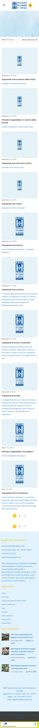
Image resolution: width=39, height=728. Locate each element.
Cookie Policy (6, 623)
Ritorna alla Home (28, 40)
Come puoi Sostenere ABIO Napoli (14, 601)
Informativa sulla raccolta (8, 726)
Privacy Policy (6, 619)
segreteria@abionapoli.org (11, 557)
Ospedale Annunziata (13, 289)
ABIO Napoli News (18, 658)
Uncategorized (17, 641)
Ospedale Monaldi (11, 395)
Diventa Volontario (8, 604)
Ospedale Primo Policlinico (15, 493)
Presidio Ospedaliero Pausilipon (17, 451)
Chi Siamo (5, 597)
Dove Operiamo (7, 616)
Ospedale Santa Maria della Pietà (18, 79)
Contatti (4, 612)
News (4, 608)
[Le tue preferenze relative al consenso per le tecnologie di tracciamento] (35, 724)
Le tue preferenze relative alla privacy (21, 723)
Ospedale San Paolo (12, 203)
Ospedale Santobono (12, 245)
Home (4, 40)
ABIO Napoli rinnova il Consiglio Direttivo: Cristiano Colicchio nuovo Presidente (23, 651)
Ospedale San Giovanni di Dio (16, 163)
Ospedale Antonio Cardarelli (16, 342)
